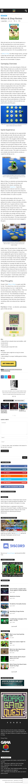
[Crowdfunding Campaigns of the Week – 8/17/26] (5, 621)
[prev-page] (13, 415)
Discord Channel (11, 553)
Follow (24, 469)
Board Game (7, 369)
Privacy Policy (4, 738)
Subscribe (24, 482)
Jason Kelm (4, 21)
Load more (13, 626)
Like (25, 466)
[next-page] (15, 415)
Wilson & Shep (5, 53)
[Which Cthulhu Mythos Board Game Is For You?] (5, 659)
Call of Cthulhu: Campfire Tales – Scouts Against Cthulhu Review (4, 411)
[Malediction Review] (14, 406)
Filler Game (19, 369)
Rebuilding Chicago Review (17, 611)
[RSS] (14, 722)
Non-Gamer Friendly (5, 371)
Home (2, 14)
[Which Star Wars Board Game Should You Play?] (5, 651)
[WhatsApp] (13, 376)
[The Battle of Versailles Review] (23, 406)
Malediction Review (14, 410)
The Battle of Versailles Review (22, 410)
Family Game (13, 369)
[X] (5, 376)
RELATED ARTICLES (8, 400)
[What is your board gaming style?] (5, 636)
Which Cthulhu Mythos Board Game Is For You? (17, 657)
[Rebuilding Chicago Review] (5, 613)
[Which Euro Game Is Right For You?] (5, 644)
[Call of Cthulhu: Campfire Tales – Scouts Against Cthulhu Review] (5, 406)
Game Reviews (7, 14)
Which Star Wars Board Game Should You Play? (17, 649)
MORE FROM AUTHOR (19, 400)
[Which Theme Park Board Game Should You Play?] (5, 666)
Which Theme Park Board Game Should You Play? (18, 664)
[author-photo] (14, 384)
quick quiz (18, 533)
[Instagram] (13, 396)
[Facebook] (2, 376)
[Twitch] (17, 722)
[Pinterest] (9, 376)
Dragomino (12, 187)
